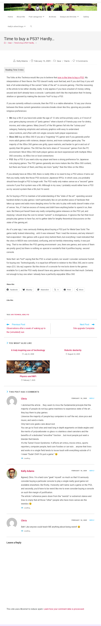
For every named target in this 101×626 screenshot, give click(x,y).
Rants (67, 61)
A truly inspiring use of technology (28, 350)
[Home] (5, 43)
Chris (24, 398)
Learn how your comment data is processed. (64, 609)
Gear (59, 61)
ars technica (16, 314)
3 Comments (82, 61)
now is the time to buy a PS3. (71, 77)
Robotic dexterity (72, 350)
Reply (92, 398)
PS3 (27, 314)
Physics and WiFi (28, 376)
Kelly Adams (22, 61)
